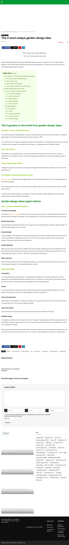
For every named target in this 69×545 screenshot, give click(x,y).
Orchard (40, 460)
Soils (39, 472)
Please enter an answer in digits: (13, 416)
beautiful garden (15, 214)
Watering (54, 477)
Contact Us (50, 527)
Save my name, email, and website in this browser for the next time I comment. (28, 414)
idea (32, 351)
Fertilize (40, 445)
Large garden (45, 351)
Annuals (39, 437)
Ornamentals (61, 460)
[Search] (66, 2)
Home (2, 31)
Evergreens (58, 442)
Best (58, 437)
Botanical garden (42, 440)
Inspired (51, 455)
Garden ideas (14, 31)
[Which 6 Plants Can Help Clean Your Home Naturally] (16, 457)
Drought (40, 442)
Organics (50, 460)
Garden (8, 351)
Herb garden (40, 452)
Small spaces (54, 470)
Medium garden (53, 351)
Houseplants (52, 452)
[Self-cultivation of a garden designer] (11, 363)
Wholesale (50, 525)
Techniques (49, 472)
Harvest (40, 450)
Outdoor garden (42, 462)
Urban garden (41, 475)
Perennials (54, 462)
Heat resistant (51, 450)
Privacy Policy (61, 528)
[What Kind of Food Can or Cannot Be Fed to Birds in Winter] (17, 437)
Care (53, 440)
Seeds (48, 467)
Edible (48, 442)
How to (63, 452)
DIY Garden (7, 31)
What (63, 477)
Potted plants (60, 465)
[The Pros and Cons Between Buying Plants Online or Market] (17, 496)
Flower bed (50, 445)
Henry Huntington (6, 179)
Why (39, 480)
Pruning (40, 467)
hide (14, 73)
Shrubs (56, 467)
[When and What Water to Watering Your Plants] (15, 476)
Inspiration (37, 351)
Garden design (15, 351)
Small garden (62, 351)
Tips (58, 472)
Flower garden (41, 447)
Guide (61, 447)
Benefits (49, 437)
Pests (39, 465)
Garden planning (25, 351)
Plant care (49, 465)
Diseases (62, 440)
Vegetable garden (55, 475)
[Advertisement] (34, 17)
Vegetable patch (42, 477)
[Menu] (2, 2)
